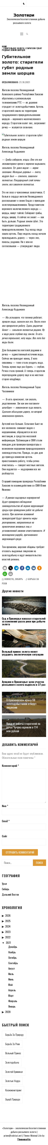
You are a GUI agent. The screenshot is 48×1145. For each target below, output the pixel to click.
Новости (9, 579)
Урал (4, 884)
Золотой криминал (14, 1072)
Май (10, 985)
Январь (11, 1006)
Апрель (12, 990)
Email (6, 821)
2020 (8, 1012)
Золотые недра (12, 1081)
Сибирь (19, 579)
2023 (8, 932)
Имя (5, 806)
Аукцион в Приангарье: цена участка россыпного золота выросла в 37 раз (24, 683)
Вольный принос (13, 1053)
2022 (8, 937)
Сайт (4, 836)
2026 (8, 915)
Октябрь (12, 958)
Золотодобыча (12, 1062)
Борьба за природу (14, 1035)
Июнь (11, 979)
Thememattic (24, 1139)
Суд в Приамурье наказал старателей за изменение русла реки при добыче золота (24, 621)
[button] (24, 3)
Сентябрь (13, 963)
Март (11, 995)
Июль (11, 974)
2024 (8, 926)
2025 (8, 921)
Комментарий (10, 766)
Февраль (12, 1001)
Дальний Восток (10, 894)
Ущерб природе (12, 1099)
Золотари (24, 15)
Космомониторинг (13, 1090)
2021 (8, 943)
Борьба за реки (12, 1044)
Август (11, 968)
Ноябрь (12, 952)
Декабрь (12, 947)
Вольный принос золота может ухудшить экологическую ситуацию (23, 653)
